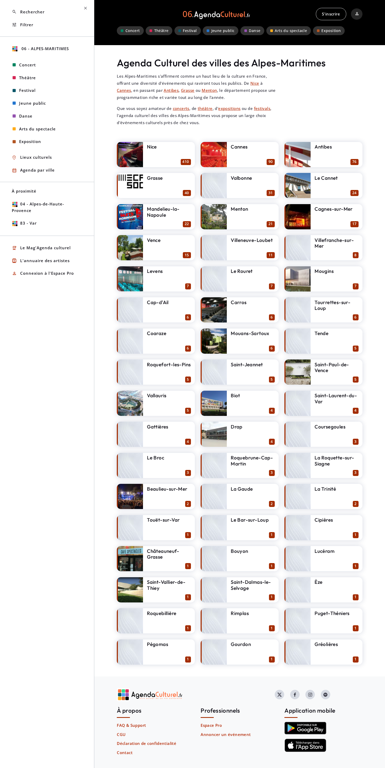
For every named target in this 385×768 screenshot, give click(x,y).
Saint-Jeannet (247, 364)
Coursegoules (330, 426)
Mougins (324, 271)
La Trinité (325, 489)
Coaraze (156, 333)
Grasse (187, 90)
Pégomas (157, 644)
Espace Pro (211, 725)
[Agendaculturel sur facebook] (295, 694)
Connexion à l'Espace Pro (43, 274)
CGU (121, 734)
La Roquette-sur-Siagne (334, 460)
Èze (318, 582)
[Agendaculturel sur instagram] (310, 694)
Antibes (171, 90)
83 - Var (28, 223)
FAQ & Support (131, 725)
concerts (181, 108)
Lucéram (324, 551)
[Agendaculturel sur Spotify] (325, 694)
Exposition (331, 30)
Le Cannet (326, 178)
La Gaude (242, 489)
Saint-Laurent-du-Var (336, 398)
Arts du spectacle (291, 30)
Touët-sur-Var (163, 520)
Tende (321, 333)
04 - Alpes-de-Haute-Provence (38, 207)
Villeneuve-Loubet (252, 240)
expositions (229, 108)
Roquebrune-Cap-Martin (252, 460)
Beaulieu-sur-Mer (167, 489)
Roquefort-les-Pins (169, 364)
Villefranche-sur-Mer (334, 243)
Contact (125, 752)
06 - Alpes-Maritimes (44, 48)
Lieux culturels (32, 158)
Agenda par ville (33, 170)
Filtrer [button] (22, 25)
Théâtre (161, 30)
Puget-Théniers (332, 613)
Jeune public (223, 30)
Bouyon (239, 551)
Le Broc (155, 457)
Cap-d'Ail (158, 302)
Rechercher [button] (28, 12)
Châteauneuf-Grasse (163, 554)
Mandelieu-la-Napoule (163, 212)
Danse (254, 30)
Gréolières (326, 644)
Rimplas (240, 613)
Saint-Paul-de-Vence (332, 367)
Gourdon (241, 644)
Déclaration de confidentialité (146, 743)
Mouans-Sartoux (250, 333)
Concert (132, 30)
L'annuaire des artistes (41, 261)
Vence (154, 240)
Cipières (324, 520)
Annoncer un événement (226, 734)
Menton (209, 90)
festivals (262, 108)
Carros (238, 302)
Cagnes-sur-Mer (334, 209)
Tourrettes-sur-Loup (332, 305)
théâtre (205, 108)
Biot (235, 395)
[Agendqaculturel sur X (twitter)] (279, 694)
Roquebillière (161, 613)
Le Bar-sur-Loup (250, 520)
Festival (190, 30)
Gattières (157, 426)
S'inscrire (331, 14)
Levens (155, 271)
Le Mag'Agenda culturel (41, 248)
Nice (254, 83)
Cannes (124, 90)
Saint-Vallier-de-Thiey (166, 585)
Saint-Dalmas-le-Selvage (251, 585)
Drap (237, 426)
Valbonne (241, 178)
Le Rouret (242, 271)
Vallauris (157, 395)
